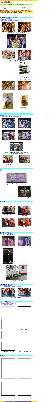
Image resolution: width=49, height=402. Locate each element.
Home (6, 0)
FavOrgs (11, 0)
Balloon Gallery (15, 0)
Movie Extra (30, 0)
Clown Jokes (25, 0)
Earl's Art (28, 0)
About (9, 0)
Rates (7, 0)
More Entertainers (22, 0)
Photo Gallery (18, 0)
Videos (12, 0)
